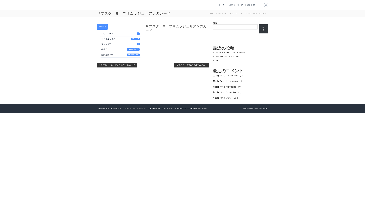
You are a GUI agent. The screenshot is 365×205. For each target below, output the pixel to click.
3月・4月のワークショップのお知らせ (230, 52)
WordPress (202, 108)
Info (217, 60)
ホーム (222, 5)
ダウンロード (102, 26)
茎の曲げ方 (218, 75)
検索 (215, 22)
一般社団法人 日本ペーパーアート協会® (129, 108)
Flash (171, 108)
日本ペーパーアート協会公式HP (243, 5)
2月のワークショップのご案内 (227, 56)
